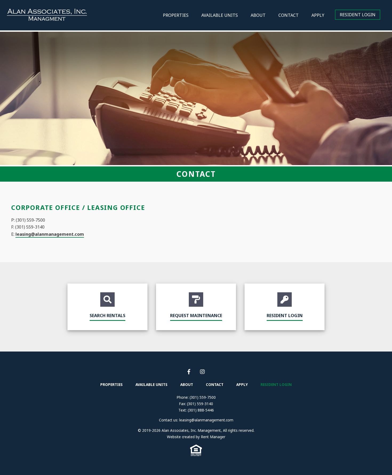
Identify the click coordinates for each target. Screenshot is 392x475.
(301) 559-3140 (200, 403)
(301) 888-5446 (201, 410)
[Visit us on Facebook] (189, 371)
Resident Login (357, 15)
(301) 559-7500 (203, 397)
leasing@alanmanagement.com (49, 234)
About (258, 15)
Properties (176, 15)
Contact (288, 15)
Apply (317, 15)
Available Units (219, 15)
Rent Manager (213, 436)
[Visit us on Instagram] (202, 371)
